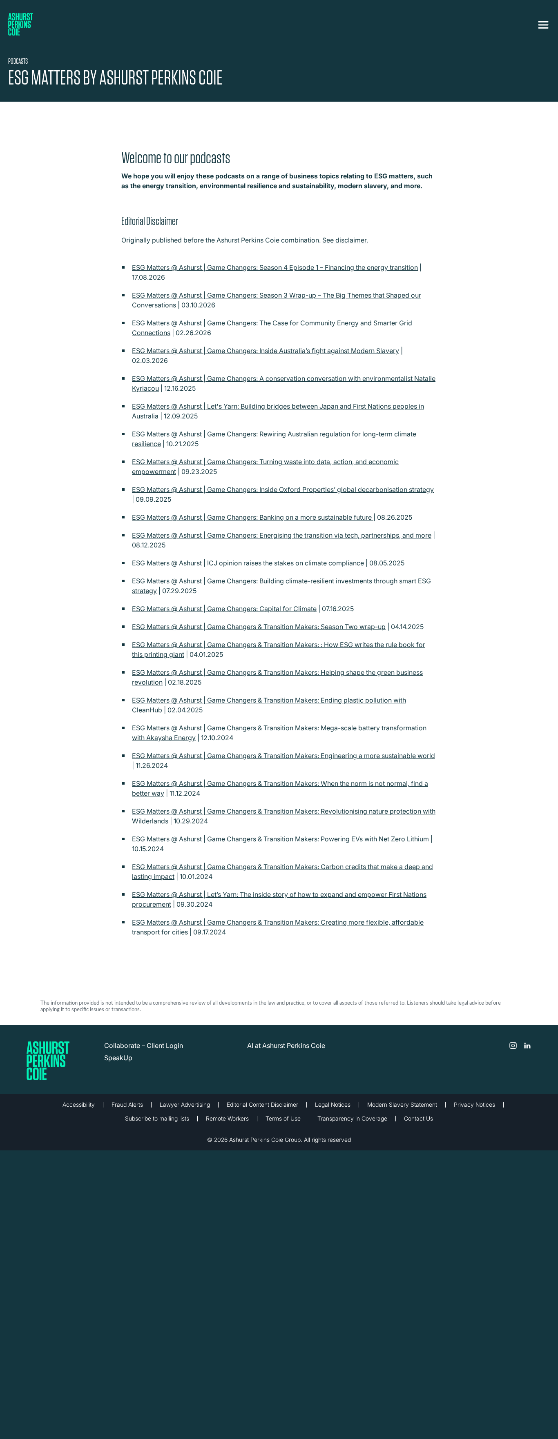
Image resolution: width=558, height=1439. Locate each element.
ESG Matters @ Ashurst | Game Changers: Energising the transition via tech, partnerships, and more (281, 535)
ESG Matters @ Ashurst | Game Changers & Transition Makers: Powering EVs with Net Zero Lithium (280, 839)
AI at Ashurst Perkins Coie (286, 1045)
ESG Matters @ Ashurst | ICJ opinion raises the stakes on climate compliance (248, 563)
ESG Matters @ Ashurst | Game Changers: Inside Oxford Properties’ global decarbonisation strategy (283, 489)
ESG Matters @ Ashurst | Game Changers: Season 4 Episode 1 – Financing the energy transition (275, 267)
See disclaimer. (345, 240)
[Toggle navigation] (543, 23)
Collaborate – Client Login (143, 1045)
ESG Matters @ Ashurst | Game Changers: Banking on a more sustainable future (252, 517)
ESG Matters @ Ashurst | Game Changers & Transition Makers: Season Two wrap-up (259, 627)
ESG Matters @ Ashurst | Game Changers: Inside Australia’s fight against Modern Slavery (265, 351)
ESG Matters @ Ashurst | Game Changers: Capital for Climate (224, 609)
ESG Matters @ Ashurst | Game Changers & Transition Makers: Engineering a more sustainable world (283, 756)
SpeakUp (118, 1058)
